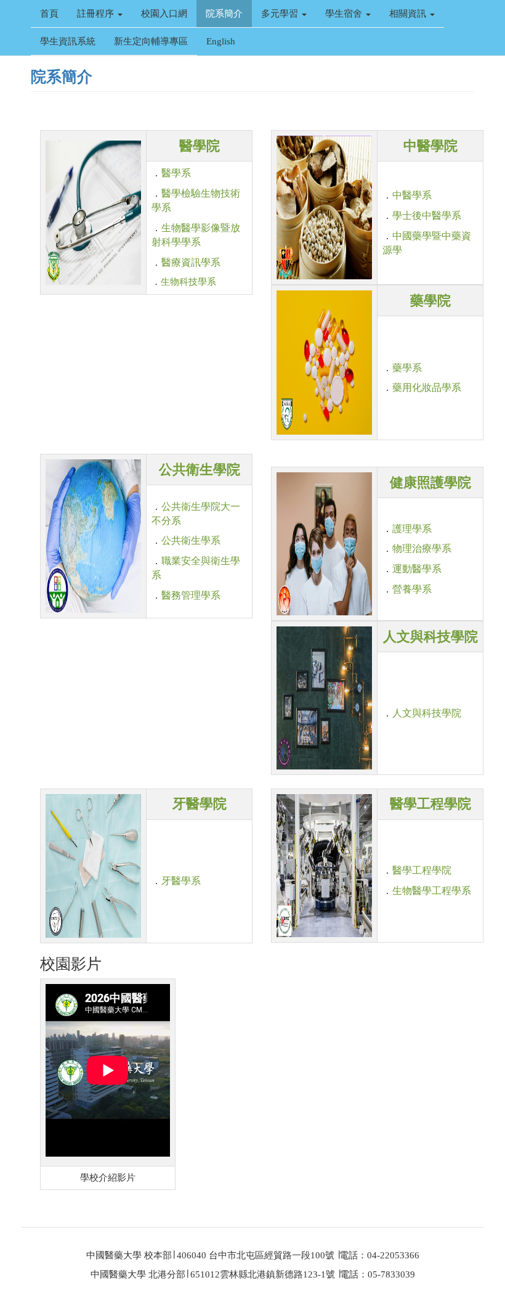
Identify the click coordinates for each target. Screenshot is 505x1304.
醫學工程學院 (421, 870)
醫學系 (176, 173)
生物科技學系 (188, 282)
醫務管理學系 (190, 595)
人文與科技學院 (426, 713)
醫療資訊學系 (190, 262)
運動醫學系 (417, 569)
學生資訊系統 (67, 41)
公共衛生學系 (190, 540)
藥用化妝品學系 (426, 387)
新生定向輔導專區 (151, 41)
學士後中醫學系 (426, 215)
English (220, 41)
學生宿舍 (345, 13)
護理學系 (412, 528)
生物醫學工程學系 (431, 890)
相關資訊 (409, 13)
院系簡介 (224, 13)
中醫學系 (412, 195)
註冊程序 (96, 13)
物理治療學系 (421, 548)
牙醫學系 (181, 880)
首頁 (49, 13)
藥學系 (407, 368)
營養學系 (412, 589)
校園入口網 (164, 13)
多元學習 (281, 13)
